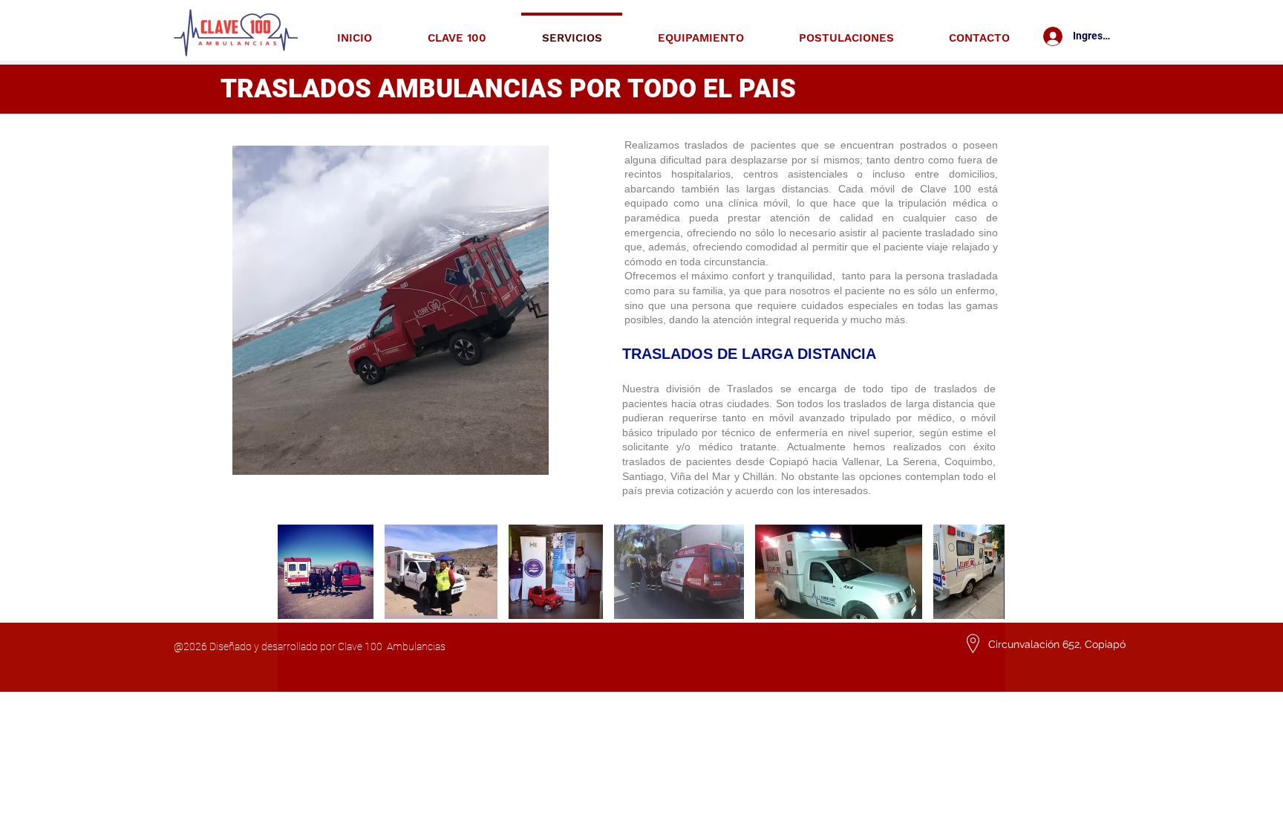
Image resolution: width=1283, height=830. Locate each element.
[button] (325, 572)
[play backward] (296, 572)
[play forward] (986, 572)
